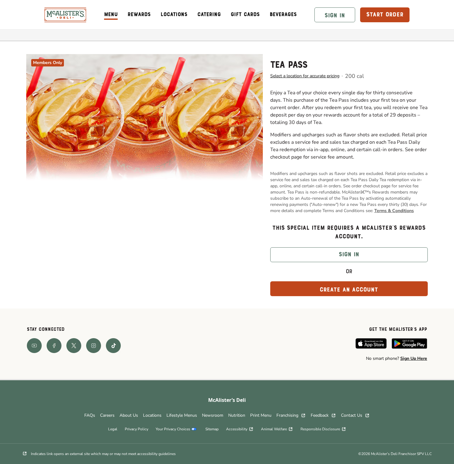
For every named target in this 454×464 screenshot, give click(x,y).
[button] (334, 14)
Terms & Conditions (394, 211)
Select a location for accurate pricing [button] (304, 76)
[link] (65, 14)
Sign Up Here (413, 358)
